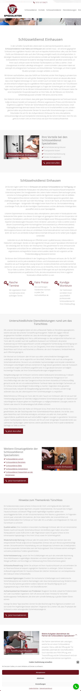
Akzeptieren (40, 672)
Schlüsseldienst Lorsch (14, 459)
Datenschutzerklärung (46, 688)
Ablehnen (40, 678)
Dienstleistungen (69, 10)
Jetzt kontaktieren (17, 480)
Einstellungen (40, 684)
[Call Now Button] (76, 686)
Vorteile (41, 10)
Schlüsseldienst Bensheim (15, 462)
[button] (78, 662)
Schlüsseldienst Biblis (14, 465)
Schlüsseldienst (31, 10)
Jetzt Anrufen (53, 162)
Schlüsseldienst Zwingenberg (17, 469)
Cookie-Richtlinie (33, 688)
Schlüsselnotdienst (53, 10)
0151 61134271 (42, 2)
